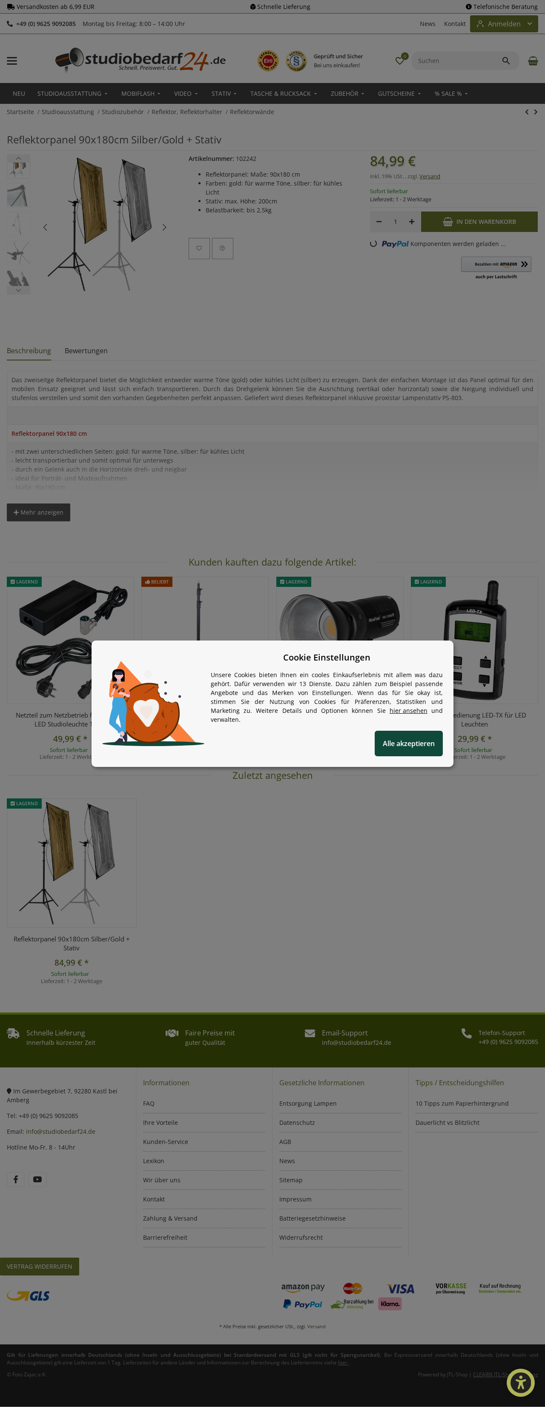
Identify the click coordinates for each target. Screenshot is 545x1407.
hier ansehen (408, 710)
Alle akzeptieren (409, 743)
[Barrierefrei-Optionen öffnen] (521, 1383)
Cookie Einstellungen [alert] (326, 657)
